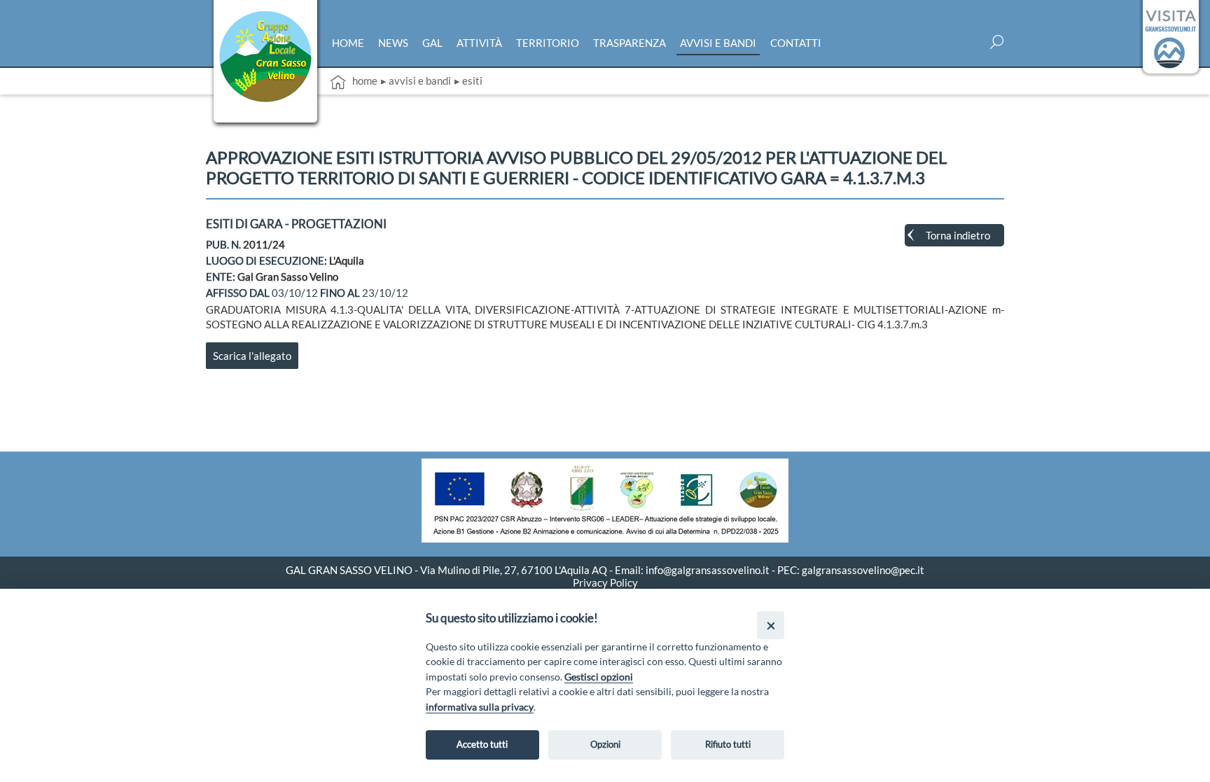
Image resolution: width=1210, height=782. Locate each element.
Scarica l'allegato (252, 355)
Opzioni (605, 744)
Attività (479, 42)
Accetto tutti (482, 744)
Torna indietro (958, 235)
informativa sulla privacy (480, 707)
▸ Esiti (468, 80)
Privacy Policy (605, 582)
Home (348, 42)
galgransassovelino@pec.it (863, 570)
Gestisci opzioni (598, 677)
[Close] (770, 624)
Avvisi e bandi (718, 42)
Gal (432, 42)
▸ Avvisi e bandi (416, 80)
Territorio (547, 42)
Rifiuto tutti (728, 744)
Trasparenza (629, 42)
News (393, 42)
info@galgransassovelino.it (708, 570)
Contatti (795, 42)
